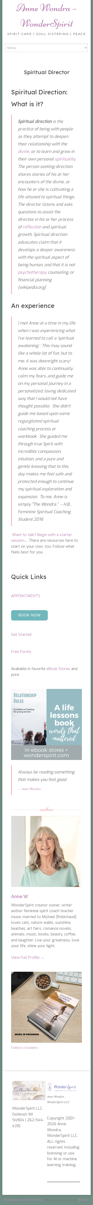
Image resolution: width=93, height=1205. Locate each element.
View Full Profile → (27, 957)
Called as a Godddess (24, 1047)
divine (23, 151)
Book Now (29, 615)
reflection (32, 227)
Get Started (21, 634)
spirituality (65, 159)
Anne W (19, 896)
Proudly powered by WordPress (23, 1199)
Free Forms (21, 651)
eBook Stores (58, 668)
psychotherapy (32, 272)
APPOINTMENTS (25, 595)
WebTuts (83, 1199)
